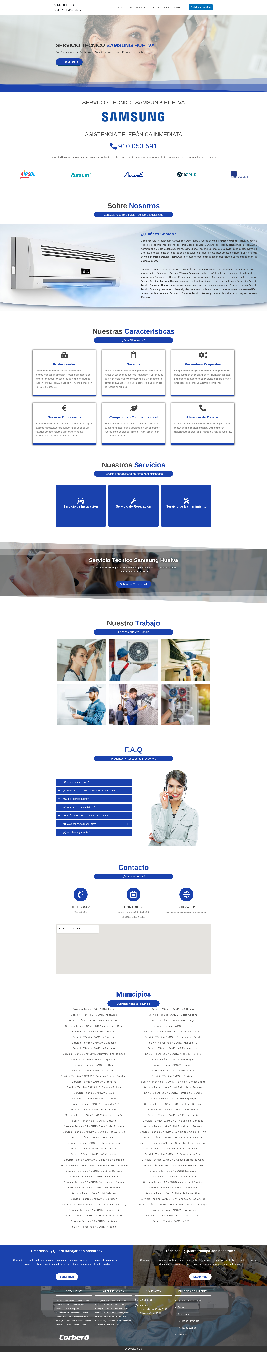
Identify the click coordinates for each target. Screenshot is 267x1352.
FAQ (166, 7)
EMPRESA (154, 7)
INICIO (122, 7)
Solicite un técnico (201, 7)
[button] (144, 7)
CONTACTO (179, 7)
